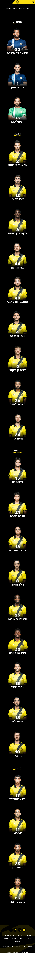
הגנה (20, 9)
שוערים (26, 9)
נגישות (18, 947)
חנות (29, 939)
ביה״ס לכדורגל (9, 935)
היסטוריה (20, 935)
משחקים (17, 942)
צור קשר (6, 947)
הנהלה (14, 939)
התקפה (8, 9)
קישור (15, 9)
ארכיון (29, 935)
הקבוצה (21, 939)
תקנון (30, 947)
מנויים (6, 939)
